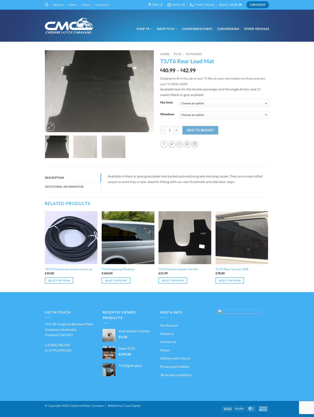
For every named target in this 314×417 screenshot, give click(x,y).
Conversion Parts (197, 29)
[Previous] (52, 91)
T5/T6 (177, 54)
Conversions (228, 29)
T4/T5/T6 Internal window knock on (68, 269)
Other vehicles (256, 29)
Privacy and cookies (174, 366)
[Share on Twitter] (171, 144)
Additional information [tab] (64, 186)
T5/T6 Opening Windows (118, 269)
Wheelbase (167, 114)
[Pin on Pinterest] (187, 144)
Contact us (102, 4)
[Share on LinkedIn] (194, 144)
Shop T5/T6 (166, 29)
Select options (59, 280)
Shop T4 (142, 29)
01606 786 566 (58, 345)
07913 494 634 (60, 350)
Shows (73, 4)
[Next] (146, 91)
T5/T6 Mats (193, 54)
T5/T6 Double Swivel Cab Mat (178, 269)
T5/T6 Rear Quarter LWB (232, 269)
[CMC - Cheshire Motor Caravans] (69, 25)
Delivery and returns (175, 358)
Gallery (85, 4)
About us (58, 4)
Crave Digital (132, 405)
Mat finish (166, 102)
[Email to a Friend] (179, 144)
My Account (169, 325)
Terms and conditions (175, 375)
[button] (46, 5)
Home (164, 54)
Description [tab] (54, 177)
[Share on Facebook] (164, 144)
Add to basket (200, 130)
